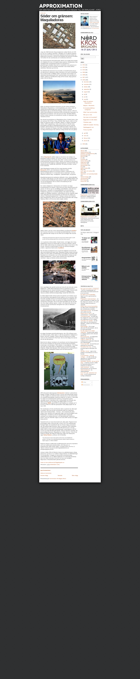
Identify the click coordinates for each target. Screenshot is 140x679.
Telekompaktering (85, 370)
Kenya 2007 (84, 181)
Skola (82, 172)
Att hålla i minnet (85, 351)
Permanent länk (54, 464)
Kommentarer (86, 384)
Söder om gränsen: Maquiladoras (56, 18)
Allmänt (82, 150)
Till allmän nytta (87, 122)
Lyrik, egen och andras (86, 171)
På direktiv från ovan (86, 346)
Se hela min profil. (95, 28)
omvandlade (91, 216)
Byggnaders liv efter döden (90, 119)
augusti (86, 91)
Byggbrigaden (87, 26)
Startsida (60, 475)
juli (84, 94)
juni (85, 96)
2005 (83, 144)
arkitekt (91, 22)
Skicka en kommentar (45, 473)
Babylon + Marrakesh (88, 105)
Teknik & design (85, 176)
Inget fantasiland (85, 367)
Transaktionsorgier (85, 316)
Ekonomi (83, 156)
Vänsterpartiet (84, 178)
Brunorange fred (85, 336)
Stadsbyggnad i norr (88, 127)
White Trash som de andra (90, 112)
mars (85, 135)
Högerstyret (84, 162)
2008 (83, 74)
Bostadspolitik (84, 155)
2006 (83, 79)
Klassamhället (84, 165)
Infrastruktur (84, 163)
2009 (83, 72)
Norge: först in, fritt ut (86, 313)
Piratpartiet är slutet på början (88, 299)
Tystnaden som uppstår (87, 320)
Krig (82, 166)
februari (86, 138)
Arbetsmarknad (84, 152)
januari (86, 140)
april (85, 133)
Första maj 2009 (85, 343)
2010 (83, 69)
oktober (86, 86)
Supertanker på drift (86, 310)
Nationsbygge (84, 326)
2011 (83, 67)
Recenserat (84, 179)
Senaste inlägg (44, 475)
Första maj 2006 (87, 129)
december (86, 81)
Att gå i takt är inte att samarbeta (89, 306)
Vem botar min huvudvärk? (90, 117)
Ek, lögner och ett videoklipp (88, 294)
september (87, 89)
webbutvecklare (96, 22)
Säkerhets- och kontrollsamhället (89, 174)
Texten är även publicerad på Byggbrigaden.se (52, 462)
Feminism (83, 159)
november (86, 84)
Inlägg (84, 382)
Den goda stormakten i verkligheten (90, 288)
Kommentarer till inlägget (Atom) (57, 478)
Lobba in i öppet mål (86, 339)
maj (85, 99)
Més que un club (87, 114)
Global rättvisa (84, 161)
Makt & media (84, 168)
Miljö (82, 169)
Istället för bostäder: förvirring (90, 124)
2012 (83, 64)
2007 (83, 77)
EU (81, 158)
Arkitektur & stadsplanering (87, 153)
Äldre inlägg (75, 475)
